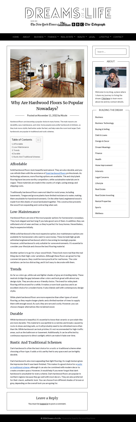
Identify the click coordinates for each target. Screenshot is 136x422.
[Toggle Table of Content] (37, 140)
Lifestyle (104, 37)
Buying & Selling (102, 129)
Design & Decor (102, 141)
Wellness (99, 213)
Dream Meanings (102, 147)
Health (81, 37)
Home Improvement (103, 165)
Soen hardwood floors (56, 173)
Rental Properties (103, 201)
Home (16, 37)
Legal (92, 37)
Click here (105, 98)
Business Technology (104, 123)
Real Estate (67, 37)
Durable (16, 153)
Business (39, 37)
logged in (44, 403)
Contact (118, 37)
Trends (16, 150)
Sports (98, 207)
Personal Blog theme (87, 418)
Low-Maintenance (21, 147)
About (26, 37)
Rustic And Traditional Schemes (26, 157)
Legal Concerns (102, 177)
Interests (99, 171)
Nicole (64, 115)
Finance (52, 37)
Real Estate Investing (104, 195)
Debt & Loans (101, 135)
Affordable (18, 144)
